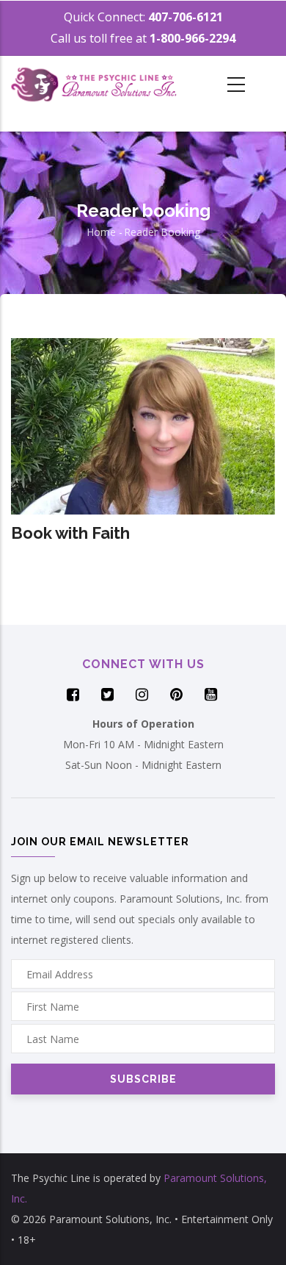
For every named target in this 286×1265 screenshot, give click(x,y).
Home (101, 232)
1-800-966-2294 (192, 38)
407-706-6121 (185, 17)
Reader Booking (162, 232)
